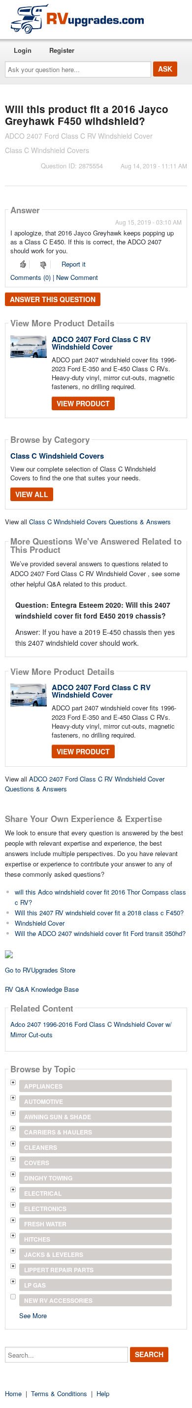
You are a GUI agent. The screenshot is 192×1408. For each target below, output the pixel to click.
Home (13, 1393)
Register (61, 50)
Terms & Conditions (59, 1393)
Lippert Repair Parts (59, 1269)
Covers (36, 1162)
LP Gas (35, 1285)
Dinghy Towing (48, 1177)
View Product (83, 403)
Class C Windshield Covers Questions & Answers (100, 521)
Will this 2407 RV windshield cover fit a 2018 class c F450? (99, 912)
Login (23, 50)
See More (33, 1315)
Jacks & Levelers (53, 1254)
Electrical (43, 1193)
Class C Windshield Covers (57, 455)
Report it (74, 264)
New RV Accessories (58, 1300)
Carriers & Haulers (58, 1132)
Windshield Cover (39, 923)
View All (31, 494)
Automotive (43, 1101)
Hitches (37, 1239)
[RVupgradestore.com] (77, 18)
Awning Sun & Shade (57, 1116)
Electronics (45, 1208)
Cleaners (40, 1147)
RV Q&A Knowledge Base (42, 989)
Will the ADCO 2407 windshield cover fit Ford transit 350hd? (100, 933)
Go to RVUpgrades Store (40, 970)
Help (102, 1393)
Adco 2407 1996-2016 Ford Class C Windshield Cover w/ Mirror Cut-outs (91, 1029)
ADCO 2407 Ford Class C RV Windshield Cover (101, 343)
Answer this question (53, 299)
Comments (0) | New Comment (54, 277)
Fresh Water (45, 1223)
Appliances (43, 1086)
